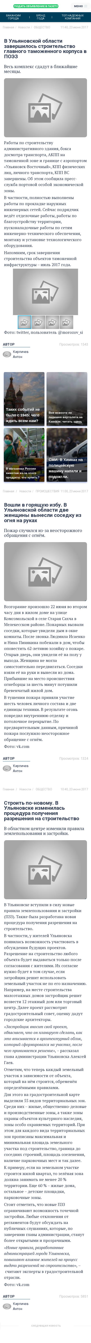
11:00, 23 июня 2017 (74, 491)
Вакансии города (13, 17)
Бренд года (40, 17)
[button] (83, 292)
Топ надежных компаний (73, 17)
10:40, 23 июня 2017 (74, 789)
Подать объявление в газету (36, 6)
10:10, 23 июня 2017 (74, 1327)
